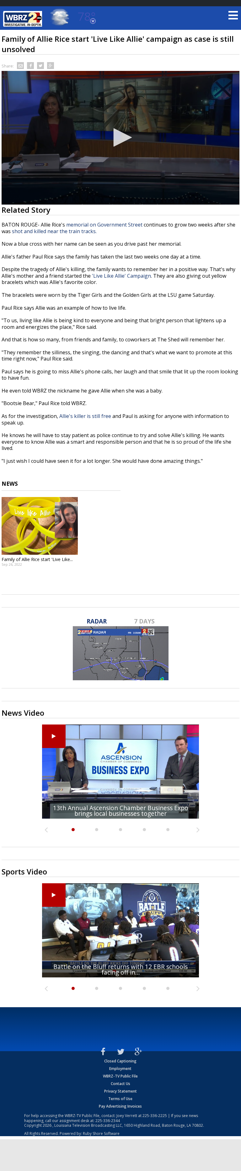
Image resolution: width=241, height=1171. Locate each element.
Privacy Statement (120, 1091)
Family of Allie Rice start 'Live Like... (37, 559)
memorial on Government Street (104, 224)
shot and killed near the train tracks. (55, 231)
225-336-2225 (154, 1115)
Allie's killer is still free (85, 416)
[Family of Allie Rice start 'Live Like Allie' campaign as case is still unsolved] (40, 526)
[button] (120, 137)
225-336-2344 (107, 1120)
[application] (120, 138)
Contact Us (120, 1083)
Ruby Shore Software (101, 1133)
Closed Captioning (120, 1061)
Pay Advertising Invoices (120, 1106)
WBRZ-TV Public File (120, 1076)
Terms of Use (120, 1098)
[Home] (23, 19)
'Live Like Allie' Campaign (121, 275)
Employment (120, 1068)
